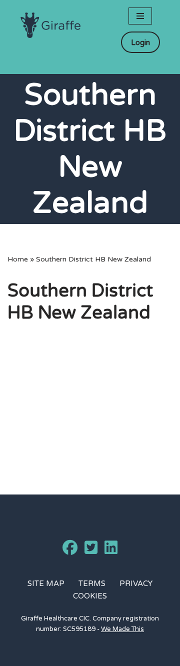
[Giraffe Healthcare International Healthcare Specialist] (50, 25)
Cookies (90, 596)
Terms (92, 583)
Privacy (136, 583)
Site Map (46, 583)
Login (140, 42)
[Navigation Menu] (140, 16)
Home (18, 259)
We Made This (122, 629)
